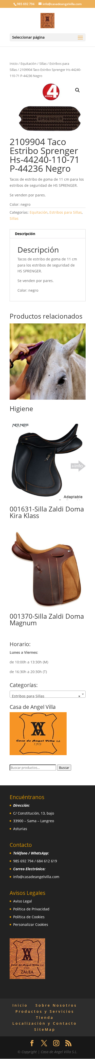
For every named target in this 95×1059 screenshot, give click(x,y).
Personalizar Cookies (30, 924)
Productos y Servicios (44, 1011)
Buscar (64, 767)
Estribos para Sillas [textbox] (46, 696)
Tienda (45, 1017)
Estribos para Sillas (65, 212)
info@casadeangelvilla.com (36, 876)
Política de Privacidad (31, 909)
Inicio (14, 63)
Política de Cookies (29, 916)
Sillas (43, 63)
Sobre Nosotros (56, 1005)
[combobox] (48, 694)
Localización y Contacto (44, 1023)
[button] (77, 90)
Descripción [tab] (25, 233)
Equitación (28, 63)
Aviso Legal (22, 901)
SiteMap (44, 1029)
